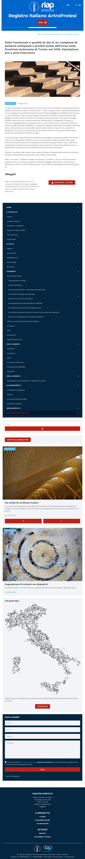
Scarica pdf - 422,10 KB (63, 182)
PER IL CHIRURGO (10, 530)
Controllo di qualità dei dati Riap (21, 294)
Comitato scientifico (15, 226)
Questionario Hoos (14, 339)
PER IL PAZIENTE (9, 449)
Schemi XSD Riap (15, 285)
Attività (10, 244)
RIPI (68, 5)
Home (9, 207)
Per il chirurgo (13, 376)
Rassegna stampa (14, 404)
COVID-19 (11, 349)
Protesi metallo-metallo (17, 399)
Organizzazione (13, 221)
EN (80, 5)
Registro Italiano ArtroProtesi (43, 15)
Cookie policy (69, 857)
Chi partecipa (12, 235)
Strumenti (11, 271)
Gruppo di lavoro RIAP (16, 230)
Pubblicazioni (10, 103)
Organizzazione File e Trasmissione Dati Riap (26, 290)
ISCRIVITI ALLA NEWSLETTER (17, 440)
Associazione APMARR (16, 367)
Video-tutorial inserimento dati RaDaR (23, 321)
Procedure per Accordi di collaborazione (24, 308)
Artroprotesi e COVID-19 (18, 413)
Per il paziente (13, 344)
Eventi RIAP (11, 262)
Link (8, 330)
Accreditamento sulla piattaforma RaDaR (25, 303)
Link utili (10, 371)
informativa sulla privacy (27, 762)
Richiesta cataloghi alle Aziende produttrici (26, 317)
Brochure (10, 267)
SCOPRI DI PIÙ (42, 706)
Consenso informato (15, 362)
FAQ (9, 358)
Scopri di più (10, 515)
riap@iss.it (42, 806)
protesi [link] (53, 113)
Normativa (11, 335)
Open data (11, 253)
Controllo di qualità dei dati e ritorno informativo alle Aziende (33, 312)
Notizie (10, 394)
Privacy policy (58, 857)
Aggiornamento (14, 385)
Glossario (11, 326)
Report (10, 248)
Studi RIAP (11, 239)
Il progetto (12, 212)
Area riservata (13, 408)
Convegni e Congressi (16, 390)
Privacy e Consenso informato (20, 299)
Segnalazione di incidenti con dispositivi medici (26, 381)
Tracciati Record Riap (17, 280)
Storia (9, 217)
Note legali (48, 857)
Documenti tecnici (14, 276)
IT (76, 5)
